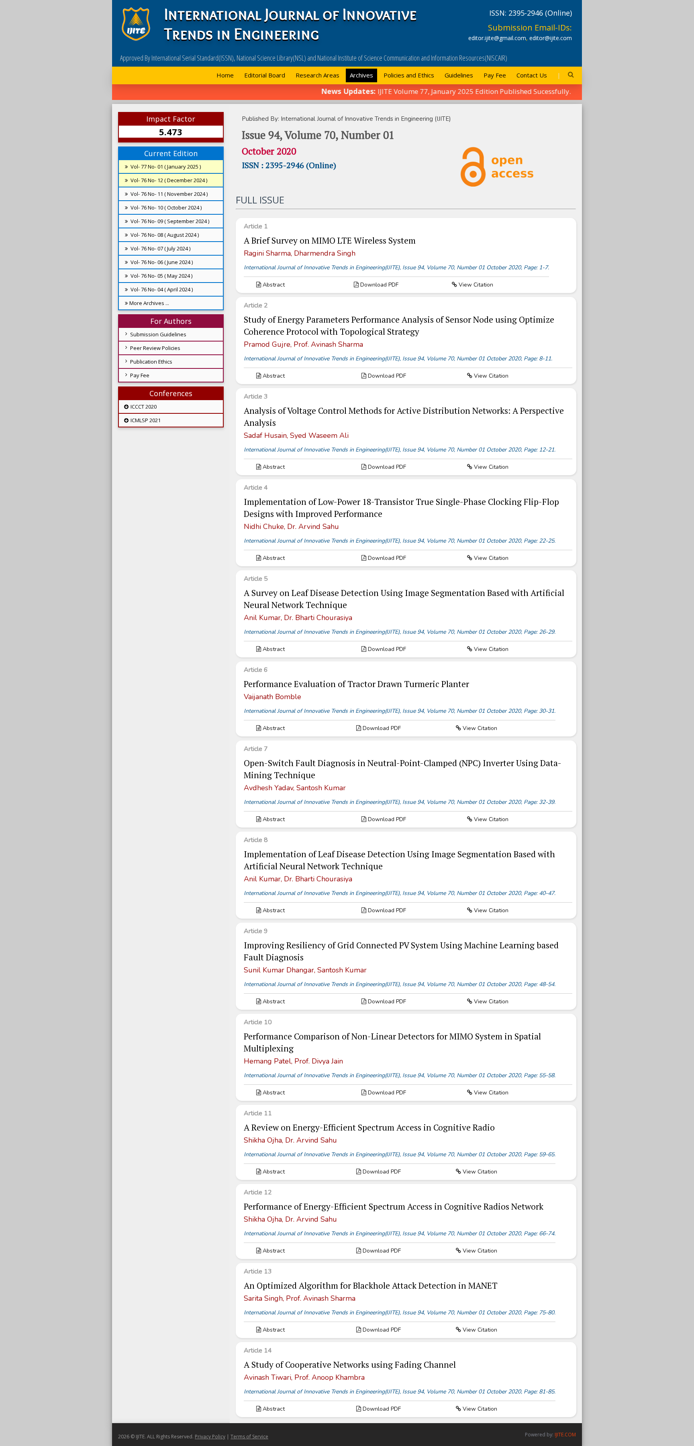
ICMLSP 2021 (145, 420)
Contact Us (531, 75)
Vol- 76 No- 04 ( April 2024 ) (161, 289)
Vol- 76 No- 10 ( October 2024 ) (165, 207)
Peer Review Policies (155, 348)
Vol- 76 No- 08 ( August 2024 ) (164, 234)
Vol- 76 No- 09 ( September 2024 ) (169, 221)
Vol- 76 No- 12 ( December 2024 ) (168, 180)
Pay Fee (495, 75)
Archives (361, 75)
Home (225, 75)
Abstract (273, 285)
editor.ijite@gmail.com (497, 38)
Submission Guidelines (158, 334)
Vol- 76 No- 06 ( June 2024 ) (161, 262)
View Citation (475, 285)
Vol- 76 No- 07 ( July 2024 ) (159, 248)
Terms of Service (249, 1436)
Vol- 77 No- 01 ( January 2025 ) (165, 166)
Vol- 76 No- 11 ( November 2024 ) (168, 193)
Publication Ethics (151, 361)
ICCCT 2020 (143, 406)
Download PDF (378, 285)
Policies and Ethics (409, 75)
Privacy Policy (210, 1436)
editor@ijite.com (550, 38)
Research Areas (317, 75)
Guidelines (459, 75)
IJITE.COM (565, 1434)
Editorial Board (264, 75)
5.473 (170, 132)
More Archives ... (149, 303)
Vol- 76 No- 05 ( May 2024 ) (160, 275)
